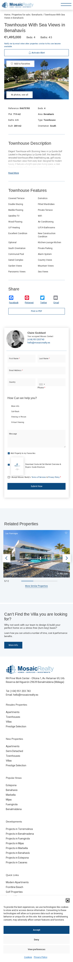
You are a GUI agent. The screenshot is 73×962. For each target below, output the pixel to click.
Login (26, 125)
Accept (36, 930)
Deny (36, 939)
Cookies (28, 957)
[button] (67, 900)
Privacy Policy (40, 957)
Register (45, 125)
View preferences (36, 949)
